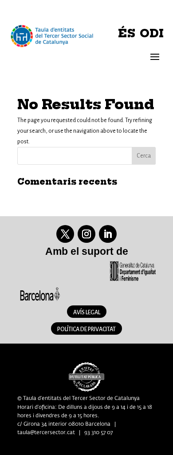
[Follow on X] (65, 234)
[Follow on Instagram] (86, 234)
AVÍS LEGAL (86, 312)
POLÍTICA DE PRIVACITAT (86, 329)
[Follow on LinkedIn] (108, 234)
